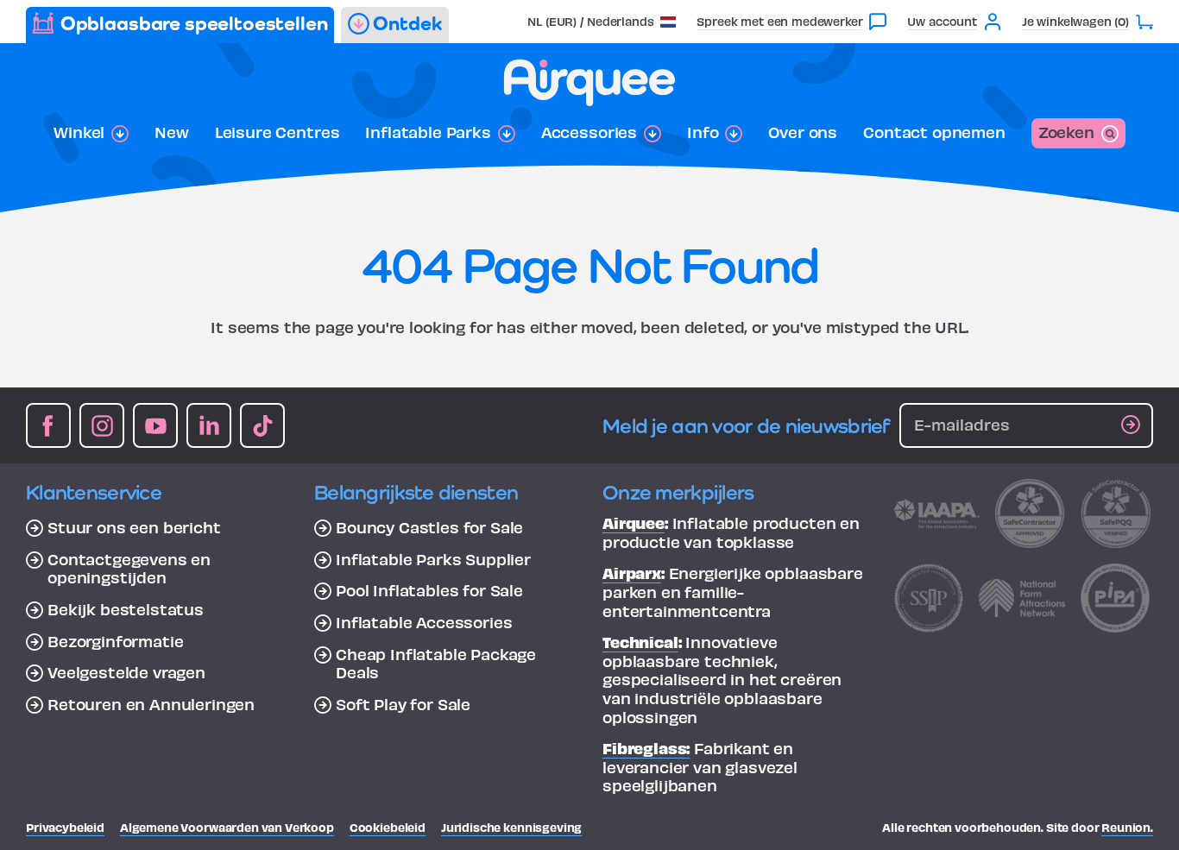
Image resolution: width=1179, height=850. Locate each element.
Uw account (941, 21)
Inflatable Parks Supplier (433, 559)
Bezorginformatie (115, 641)
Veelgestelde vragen (126, 672)
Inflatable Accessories (424, 622)
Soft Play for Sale (403, 704)
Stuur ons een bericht (134, 527)
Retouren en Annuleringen (151, 704)
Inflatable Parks (427, 132)
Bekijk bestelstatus (125, 609)
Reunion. (1127, 827)
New (171, 132)
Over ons (802, 132)
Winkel (79, 132)
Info (702, 132)
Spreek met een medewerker (779, 21)
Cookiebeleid (388, 827)
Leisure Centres (277, 132)
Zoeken (1066, 132)
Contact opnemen (934, 132)
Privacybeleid (65, 827)
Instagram (101, 425)
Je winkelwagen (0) (1075, 21)
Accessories (589, 132)
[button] (601, 21)
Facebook (48, 425)
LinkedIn (208, 425)
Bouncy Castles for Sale (429, 527)
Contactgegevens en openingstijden (129, 568)
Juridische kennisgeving (511, 827)
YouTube (155, 425)
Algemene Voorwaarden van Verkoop (227, 827)
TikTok (262, 425)
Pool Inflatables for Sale (429, 590)
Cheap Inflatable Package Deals (436, 663)
